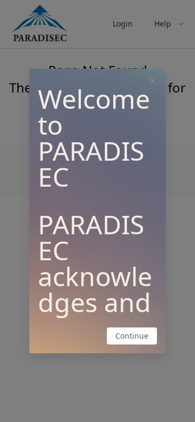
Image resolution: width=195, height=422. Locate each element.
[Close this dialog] (153, 82)
